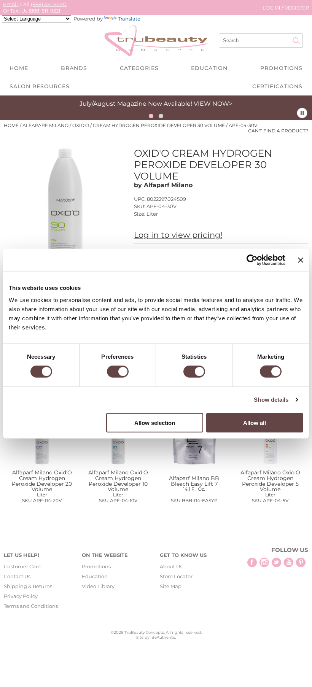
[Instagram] (264, 562)
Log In (272, 8)
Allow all (254, 422)
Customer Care (22, 566)
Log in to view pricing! (178, 235)
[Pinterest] (301, 562)
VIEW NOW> (213, 103)
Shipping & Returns (28, 586)
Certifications (277, 86)
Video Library (98, 586)
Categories (139, 68)
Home (19, 68)
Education (209, 68)
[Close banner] (300, 260)
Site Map (170, 586)
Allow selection (154, 422)
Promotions (281, 68)
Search (296, 41)
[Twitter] (276, 562)
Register (296, 8)
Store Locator (176, 576)
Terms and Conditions (31, 606)
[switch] (118, 372)
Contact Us (17, 576)
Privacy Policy (21, 596)
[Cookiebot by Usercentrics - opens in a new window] (252, 260)
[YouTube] (288, 562)
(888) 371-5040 (49, 4)
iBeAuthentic (163, 637)
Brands (74, 68)
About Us (171, 566)
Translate (129, 19)
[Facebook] (252, 562)
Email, (11, 4)
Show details (271, 399)
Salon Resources (40, 86)
